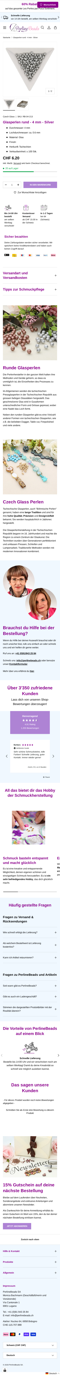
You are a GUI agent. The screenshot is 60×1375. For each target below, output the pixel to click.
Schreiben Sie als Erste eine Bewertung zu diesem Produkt (30, 1111)
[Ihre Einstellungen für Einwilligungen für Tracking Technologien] (4, 1370)
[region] (30, 756)
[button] (55, 27)
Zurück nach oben (30, 1239)
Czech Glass (9, 116)
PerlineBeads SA (16, 1365)
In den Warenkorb (40, 185)
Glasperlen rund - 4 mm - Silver (25, 37)
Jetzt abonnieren (17, 1226)
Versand (17, 163)
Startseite (6, 37)
